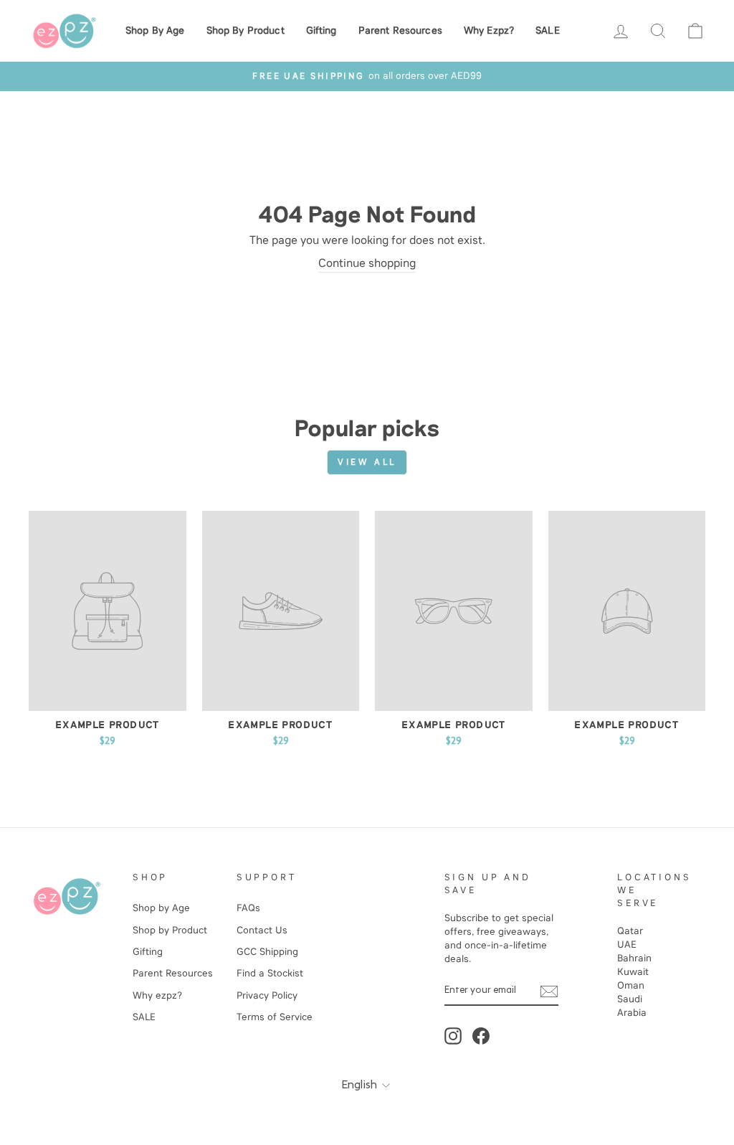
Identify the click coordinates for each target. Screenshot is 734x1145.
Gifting (321, 30)
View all (367, 462)
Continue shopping (367, 263)
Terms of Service (275, 1017)
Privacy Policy (267, 995)
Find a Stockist (270, 973)
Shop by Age (155, 30)
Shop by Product (245, 30)
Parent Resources (400, 30)
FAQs (248, 908)
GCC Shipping (267, 952)
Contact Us (262, 930)
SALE (547, 30)
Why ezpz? (489, 30)
